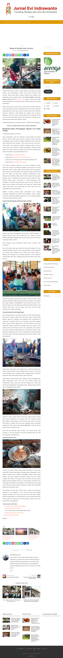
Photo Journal (47, 285)
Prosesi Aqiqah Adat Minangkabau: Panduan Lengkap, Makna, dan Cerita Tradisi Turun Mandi (56, 250)
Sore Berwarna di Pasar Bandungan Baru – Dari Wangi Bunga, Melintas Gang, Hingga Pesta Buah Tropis (56, 161)
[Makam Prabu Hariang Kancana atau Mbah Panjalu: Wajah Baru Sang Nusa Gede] (47, 176)
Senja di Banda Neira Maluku (19, 162)
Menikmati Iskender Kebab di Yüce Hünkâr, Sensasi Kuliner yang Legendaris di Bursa (56, 122)
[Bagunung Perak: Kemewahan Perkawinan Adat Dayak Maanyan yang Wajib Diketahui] (47, 209)
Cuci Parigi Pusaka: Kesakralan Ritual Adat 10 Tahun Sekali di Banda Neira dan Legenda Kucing (8, 537)
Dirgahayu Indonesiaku (54, 224)
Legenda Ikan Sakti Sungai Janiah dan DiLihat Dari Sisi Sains (56, 218)
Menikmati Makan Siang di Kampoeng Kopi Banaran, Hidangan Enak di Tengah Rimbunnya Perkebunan (56, 141)
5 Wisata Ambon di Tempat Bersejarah (16, 506)
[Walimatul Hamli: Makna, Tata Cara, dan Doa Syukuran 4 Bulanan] (47, 185)
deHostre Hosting (48, 274)
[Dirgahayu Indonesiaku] (47, 225)
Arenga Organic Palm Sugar (51, 264)
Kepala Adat (20, 99)
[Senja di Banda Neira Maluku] (21, 531)
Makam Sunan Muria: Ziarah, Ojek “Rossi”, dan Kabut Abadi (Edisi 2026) (56, 192)
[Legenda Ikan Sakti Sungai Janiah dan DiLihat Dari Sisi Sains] (47, 218)
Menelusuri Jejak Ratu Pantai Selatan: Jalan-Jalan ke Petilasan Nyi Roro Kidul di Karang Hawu (56, 200)
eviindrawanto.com (23, 50)
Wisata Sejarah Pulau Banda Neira (21, 157)
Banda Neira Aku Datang (18, 155)
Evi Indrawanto (29, 653)
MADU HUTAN (48, 278)
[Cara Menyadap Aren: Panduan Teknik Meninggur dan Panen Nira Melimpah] (47, 232)
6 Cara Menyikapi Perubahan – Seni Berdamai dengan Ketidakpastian (56, 240)
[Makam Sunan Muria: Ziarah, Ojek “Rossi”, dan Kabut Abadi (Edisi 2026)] (47, 192)
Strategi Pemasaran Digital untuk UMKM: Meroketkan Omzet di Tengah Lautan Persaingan (56, 131)
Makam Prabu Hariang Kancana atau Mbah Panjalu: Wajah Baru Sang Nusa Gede (56, 177)
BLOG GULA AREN (49, 267)
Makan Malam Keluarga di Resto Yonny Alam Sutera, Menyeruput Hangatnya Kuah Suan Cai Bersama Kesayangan (56, 152)
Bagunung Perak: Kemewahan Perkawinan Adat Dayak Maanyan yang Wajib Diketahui (56, 210)
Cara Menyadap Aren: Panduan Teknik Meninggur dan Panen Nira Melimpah (56, 233)
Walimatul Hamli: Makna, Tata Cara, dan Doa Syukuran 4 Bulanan (56, 185)
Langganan (48, 91)
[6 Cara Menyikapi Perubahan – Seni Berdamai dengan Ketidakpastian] (47, 240)
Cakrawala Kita (47, 271)
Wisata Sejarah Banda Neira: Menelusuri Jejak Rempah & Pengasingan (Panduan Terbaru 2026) (34, 537)
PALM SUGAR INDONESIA (51, 282)
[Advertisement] (31, 33)
